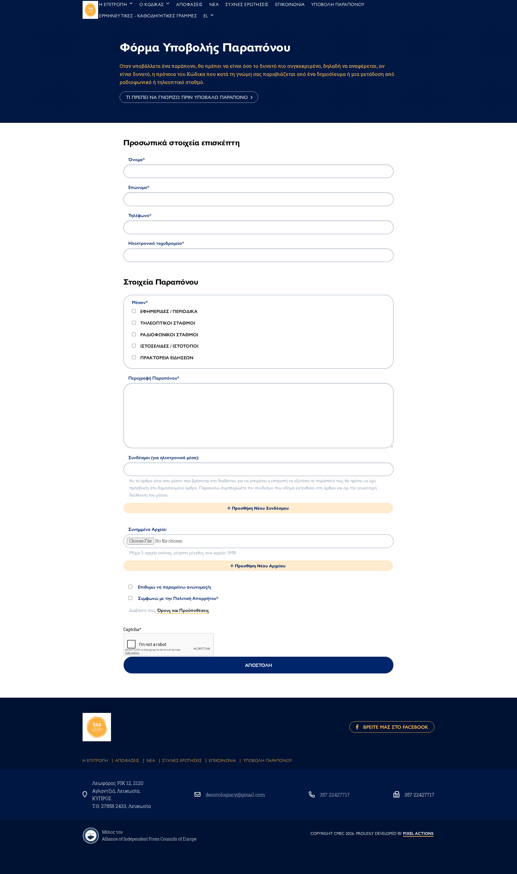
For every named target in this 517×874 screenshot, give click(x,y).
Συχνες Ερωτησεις (182, 760)
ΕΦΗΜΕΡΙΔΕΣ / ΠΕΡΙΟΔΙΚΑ (168, 311)
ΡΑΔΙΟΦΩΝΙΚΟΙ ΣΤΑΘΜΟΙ (169, 334)
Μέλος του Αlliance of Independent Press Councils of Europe (149, 835)
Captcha (132, 629)
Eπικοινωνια (222, 760)
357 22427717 (335, 795)
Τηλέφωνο (139, 215)
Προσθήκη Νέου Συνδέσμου (260, 508)
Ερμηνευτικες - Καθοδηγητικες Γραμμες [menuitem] (148, 15)
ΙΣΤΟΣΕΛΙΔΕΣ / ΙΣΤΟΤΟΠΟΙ (169, 346)
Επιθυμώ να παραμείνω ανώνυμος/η (174, 586)
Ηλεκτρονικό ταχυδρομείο (156, 243)
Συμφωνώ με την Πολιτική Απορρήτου (177, 598)
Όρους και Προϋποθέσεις (183, 610)
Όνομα (136, 159)
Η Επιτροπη (95, 760)
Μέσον (140, 302)
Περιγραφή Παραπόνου (153, 378)
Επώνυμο (138, 187)
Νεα (151, 760)
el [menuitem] (205, 15)
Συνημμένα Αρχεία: (147, 529)
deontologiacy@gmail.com (235, 795)
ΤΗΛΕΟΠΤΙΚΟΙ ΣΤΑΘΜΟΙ (167, 323)
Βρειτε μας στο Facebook (393, 726)
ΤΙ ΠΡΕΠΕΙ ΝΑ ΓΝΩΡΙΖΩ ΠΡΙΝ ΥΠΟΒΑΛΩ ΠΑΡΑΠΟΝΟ (187, 97)
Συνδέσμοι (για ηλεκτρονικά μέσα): (163, 457)
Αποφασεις (127, 760)
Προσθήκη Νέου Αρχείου (259, 566)
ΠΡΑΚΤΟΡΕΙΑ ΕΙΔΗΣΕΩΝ (166, 357)
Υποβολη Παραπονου (267, 760)
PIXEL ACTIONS (418, 833)
